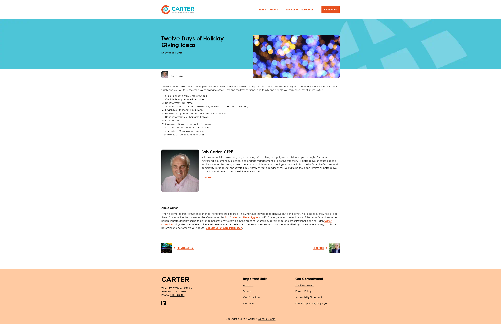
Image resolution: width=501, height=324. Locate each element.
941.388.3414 (177, 294)
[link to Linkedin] (163, 303)
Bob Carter (231, 217)
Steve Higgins (250, 217)
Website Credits (267, 318)
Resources (307, 9)
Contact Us (330, 9)
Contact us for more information (224, 227)
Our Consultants (252, 297)
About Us (248, 285)
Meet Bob (206, 177)
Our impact (249, 303)
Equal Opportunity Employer (311, 303)
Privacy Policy (303, 291)
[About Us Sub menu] (281, 9)
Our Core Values (304, 285)
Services (247, 291)
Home (262, 9)
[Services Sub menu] (297, 9)
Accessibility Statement (308, 297)
